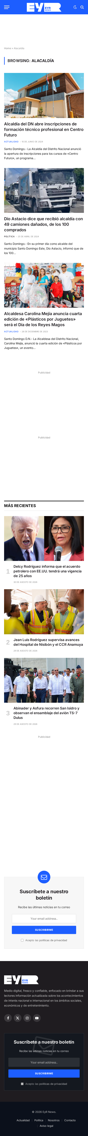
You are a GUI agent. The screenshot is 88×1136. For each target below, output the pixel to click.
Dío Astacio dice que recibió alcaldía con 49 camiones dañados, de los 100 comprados (43, 224)
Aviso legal (46, 1125)
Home (7, 48)
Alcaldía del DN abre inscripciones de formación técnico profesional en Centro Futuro (43, 129)
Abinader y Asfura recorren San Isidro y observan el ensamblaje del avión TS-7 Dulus (46, 713)
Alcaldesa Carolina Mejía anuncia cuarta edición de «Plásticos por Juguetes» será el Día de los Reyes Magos (43, 319)
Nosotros (54, 1120)
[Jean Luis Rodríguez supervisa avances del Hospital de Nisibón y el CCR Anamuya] (44, 611)
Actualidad (23, 1120)
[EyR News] (44, 7)
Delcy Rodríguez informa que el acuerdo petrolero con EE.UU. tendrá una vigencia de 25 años (48, 571)
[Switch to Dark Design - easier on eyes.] (75, 7)
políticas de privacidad (53, 940)
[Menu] (6, 7)
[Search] (82, 7)
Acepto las (46, 940)
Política (38, 1120)
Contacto (70, 1120)
